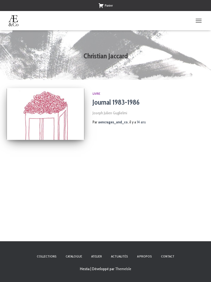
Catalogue (74, 256)
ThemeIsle (123, 268)
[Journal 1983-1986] (45, 114)
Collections (47, 256)
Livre (96, 93)
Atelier (96, 256)
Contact (167, 256)
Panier (109, 5)
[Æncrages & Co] (15, 21)
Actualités (119, 256)
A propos (144, 256)
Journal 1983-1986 (116, 102)
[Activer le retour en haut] (200, 271)
